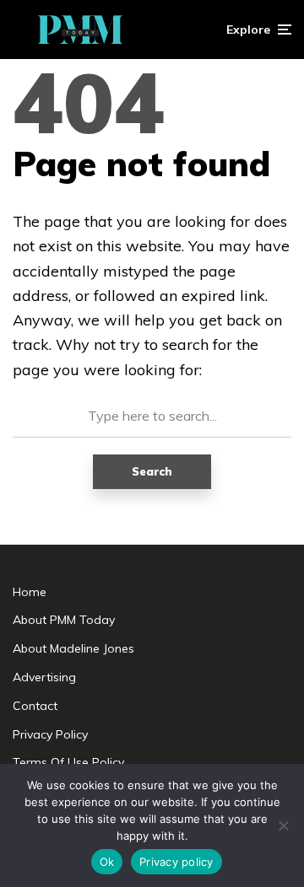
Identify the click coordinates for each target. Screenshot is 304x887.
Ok (107, 861)
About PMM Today (64, 619)
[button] (258, 29)
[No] (282, 825)
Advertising (44, 677)
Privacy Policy (50, 734)
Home (29, 591)
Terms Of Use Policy (68, 762)
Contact (35, 705)
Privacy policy (176, 861)
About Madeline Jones (73, 648)
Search (152, 471)
